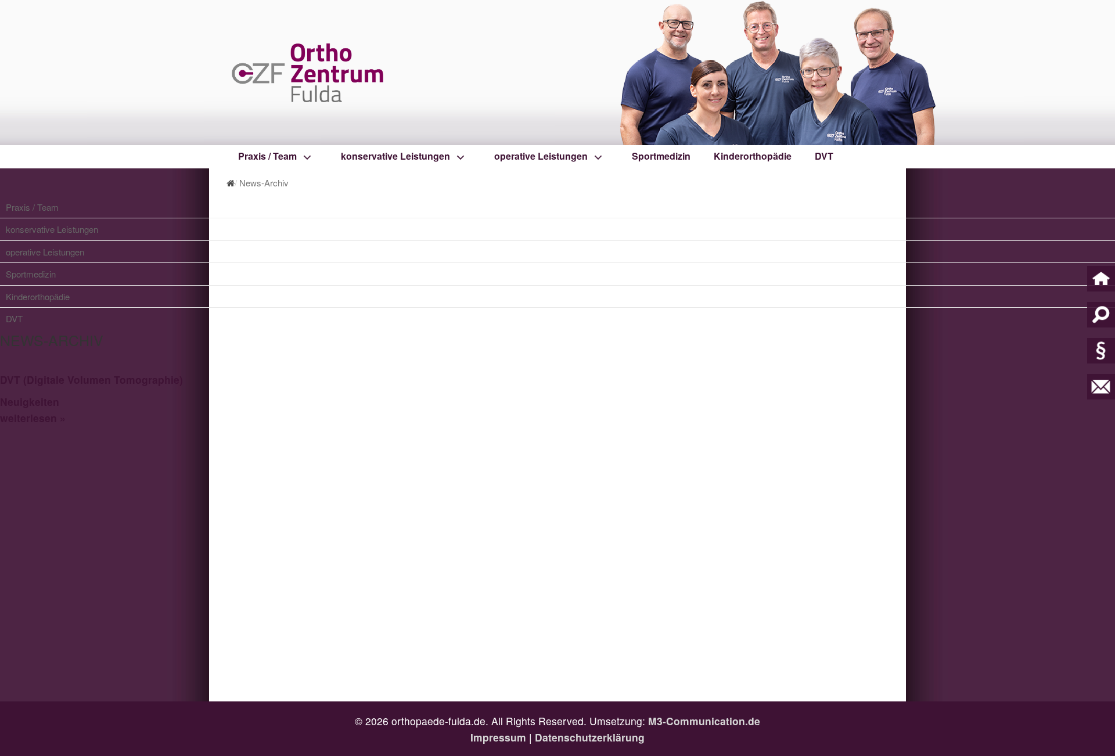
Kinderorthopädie (753, 156)
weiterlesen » (33, 418)
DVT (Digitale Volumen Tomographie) (91, 379)
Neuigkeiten (29, 401)
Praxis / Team (267, 156)
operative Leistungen (541, 156)
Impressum (498, 737)
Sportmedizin (661, 156)
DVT (824, 156)
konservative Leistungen (395, 156)
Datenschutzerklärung (590, 737)
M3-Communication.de (704, 721)
